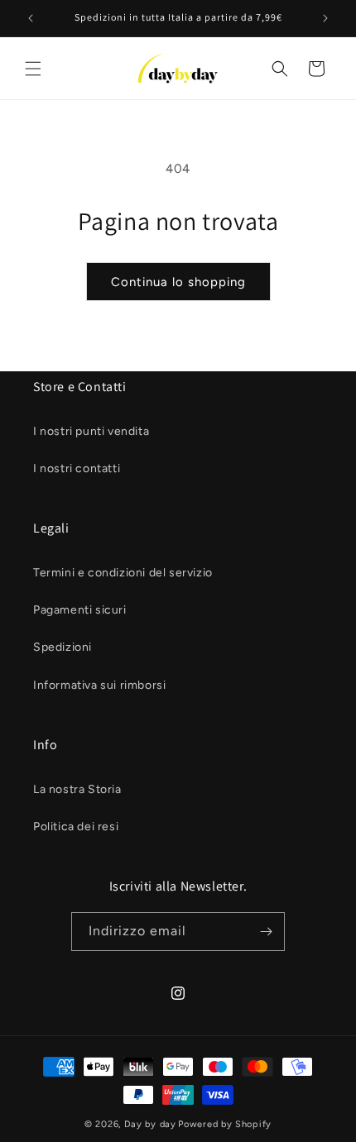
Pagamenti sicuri (80, 610)
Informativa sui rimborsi (99, 685)
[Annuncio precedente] (30, 18)
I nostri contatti (76, 468)
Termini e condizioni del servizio (123, 573)
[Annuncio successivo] (325, 18)
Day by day (150, 1124)
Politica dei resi (75, 826)
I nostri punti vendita (91, 431)
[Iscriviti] (266, 931)
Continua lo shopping (178, 282)
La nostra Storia (77, 789)
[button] (33, 68)
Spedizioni (62, 647)
